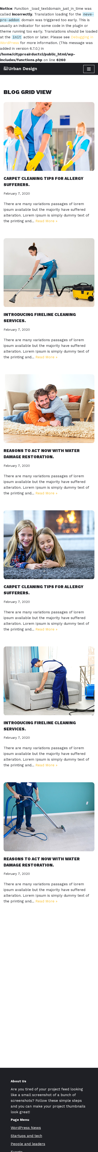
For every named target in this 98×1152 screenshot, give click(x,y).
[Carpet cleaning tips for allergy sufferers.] (49, 136)
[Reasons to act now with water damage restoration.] (49, 408)
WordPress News (26, 1128)
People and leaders (28, 1144)
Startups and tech (26, 1136)
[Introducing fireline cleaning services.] (49, 272)
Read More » (46, 221)
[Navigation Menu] (88, 69)
